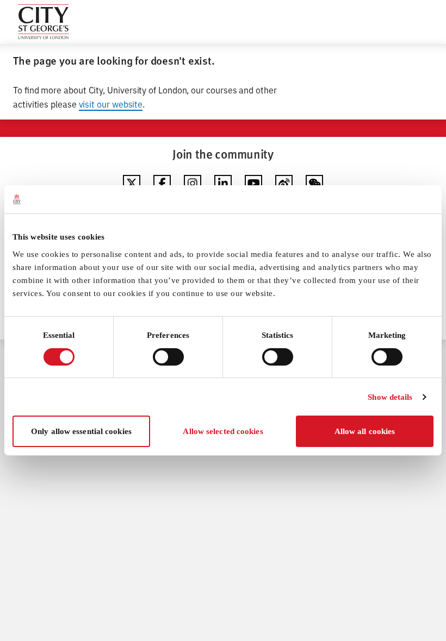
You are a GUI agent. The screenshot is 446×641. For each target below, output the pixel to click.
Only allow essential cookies (81, 431)
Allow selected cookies (223, 431)
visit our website (111, 104)
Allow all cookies (364, 431)
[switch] (168, 357)
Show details (390, 397)
